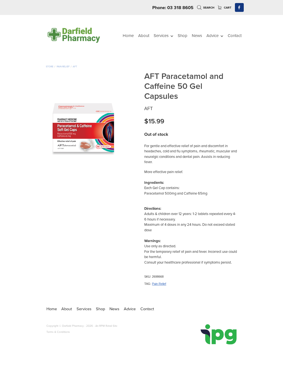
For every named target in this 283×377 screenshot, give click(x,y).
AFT (75, 66)
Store (49, 66)
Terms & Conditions (58, 332)
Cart (227, 8)
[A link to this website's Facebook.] (239, 7)
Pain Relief (63, 66)
